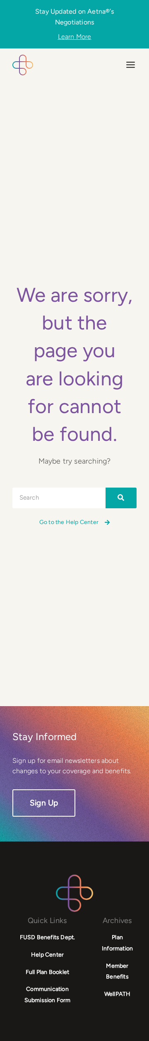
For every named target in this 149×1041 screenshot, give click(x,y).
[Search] (121, 498)
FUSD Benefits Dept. (47, 937)
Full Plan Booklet (47, 972)
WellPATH (117, 994)
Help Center (47, 954)
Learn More (74, 37)
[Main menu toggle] (130, 65)
